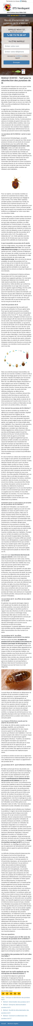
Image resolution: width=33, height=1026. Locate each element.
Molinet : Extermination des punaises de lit (16, 1002)
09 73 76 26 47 (17, 35)
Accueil (3, 1023)
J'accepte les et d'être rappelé (17, 57)
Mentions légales (13, 1023)
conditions (19, 56)
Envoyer (16, 62)
